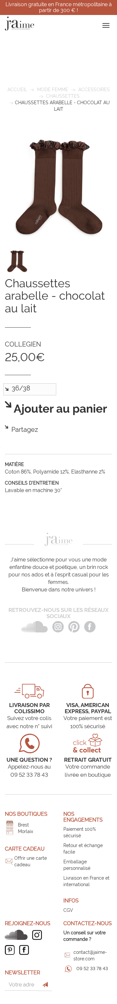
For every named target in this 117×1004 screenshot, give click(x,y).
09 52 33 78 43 (92, 968)
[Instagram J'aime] (38, 935)
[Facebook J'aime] (25, 950)
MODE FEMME (52, 89)
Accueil (17, 89)
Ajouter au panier (59, 409)
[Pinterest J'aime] (11, 950)
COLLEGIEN (23, 344)
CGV (68, 910)
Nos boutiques (26, 814)
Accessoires (94, 89)
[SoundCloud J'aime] (18, 935)
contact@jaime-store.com (90, 955)
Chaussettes (63, 96)
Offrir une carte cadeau (30, 861)
